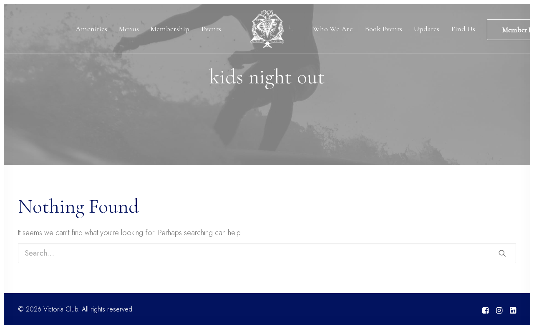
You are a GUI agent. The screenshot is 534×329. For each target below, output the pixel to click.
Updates (426, 28)
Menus (129, 28)
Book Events (383, 28)
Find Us (463, 28)
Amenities (91, 28)
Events (211, 28)
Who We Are (333, 28)
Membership (170, 28)
